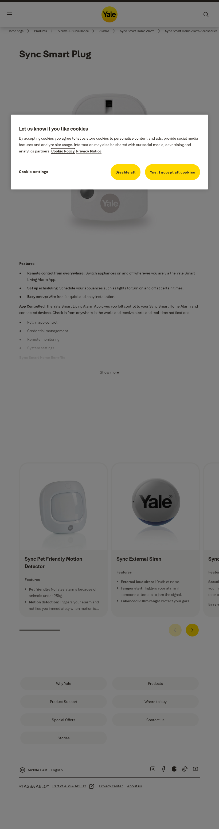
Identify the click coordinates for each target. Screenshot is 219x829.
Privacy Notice (88, 151)
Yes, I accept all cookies (172, 172)
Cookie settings (33, 171)
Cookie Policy (63, 151)
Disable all (125, 172)
